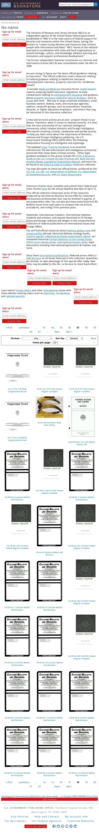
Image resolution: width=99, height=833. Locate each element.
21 (31, 786)
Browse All (11, 13)
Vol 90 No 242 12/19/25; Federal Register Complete (81, 602)
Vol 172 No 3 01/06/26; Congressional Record (17, 438)
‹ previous (23, 327)
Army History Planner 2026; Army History (49, 423)
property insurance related (49, 97)
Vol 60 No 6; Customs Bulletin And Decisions (17, 498)
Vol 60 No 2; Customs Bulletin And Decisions (17, 663)
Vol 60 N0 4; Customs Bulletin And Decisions (81, 719)
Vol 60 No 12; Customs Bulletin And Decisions (17, 774)
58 (86, 327)
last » (69, 331)
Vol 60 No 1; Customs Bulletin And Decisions (17, 608)
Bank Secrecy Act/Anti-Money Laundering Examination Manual (60, 160)
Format (15, 338)
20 (94, 782)
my (50, 17)
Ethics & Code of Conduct (58, 164)
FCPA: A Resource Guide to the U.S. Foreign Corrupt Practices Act (60, 157)
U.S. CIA (30, 171)
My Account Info (76, 816)
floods (29, 100)
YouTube (66, 826)
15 (52, 782)
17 (69, 782)
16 (61, 782)
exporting (48, 293)
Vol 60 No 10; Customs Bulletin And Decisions (49, 663)
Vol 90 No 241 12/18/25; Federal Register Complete (81, 546)
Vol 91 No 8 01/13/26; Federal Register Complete (81, 390)
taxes (44, 188)
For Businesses (15, 821)
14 (44, 782)
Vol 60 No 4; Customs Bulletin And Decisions (17, 719)
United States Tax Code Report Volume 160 (81, 443)
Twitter (58, 826)
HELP (63, 17)
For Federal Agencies (47, 821)
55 (61, 327)
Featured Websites (80, 821)
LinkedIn (75, 826)
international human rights (72, 242)
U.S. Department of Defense (61, 171)
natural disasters (77, 97)
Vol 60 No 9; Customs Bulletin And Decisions (49, 608)
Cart (72, 17)
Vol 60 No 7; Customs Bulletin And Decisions (81, 498)
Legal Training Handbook (55, 147)
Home (4, 22)
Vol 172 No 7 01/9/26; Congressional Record (17, 390)
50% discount (33, 258)
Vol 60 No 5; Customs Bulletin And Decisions (49, 774)
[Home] (22, 6)
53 (44, 327)
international (50, 290)
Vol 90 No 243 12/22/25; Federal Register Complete (81, 657)
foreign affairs (23, 290)
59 (94, 327)
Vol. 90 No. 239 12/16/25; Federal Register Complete (17, 546)
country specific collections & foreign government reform (58, 236)
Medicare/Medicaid (49, 89)
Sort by (60, 338)
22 (39, 786)
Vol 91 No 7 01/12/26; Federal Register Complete (49, 390)
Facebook (54, 826)
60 (31, 331)
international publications (54, 255)
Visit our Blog (35, 826)
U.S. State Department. (69, 174)
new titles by (19, 17)
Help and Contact (46, 816)
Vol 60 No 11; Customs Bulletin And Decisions (49, 719)
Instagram (62, 826)
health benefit (88, 89)
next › (57, 331)
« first (9, 327)
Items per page (42, 342)
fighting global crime (79, 230)
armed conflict (34, 233)
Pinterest (71, 826)
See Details (49, 799)
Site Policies (20, 816)
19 (86, 782)
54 (52, 327)
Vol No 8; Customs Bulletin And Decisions (49, 553)
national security (15, 296)
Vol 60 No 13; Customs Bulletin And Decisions (82, 774)
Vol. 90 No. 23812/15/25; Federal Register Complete (49, 491)
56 (69, 327)
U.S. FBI (40, 171)
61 (39, 331)
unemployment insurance (68, 94)
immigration (63, 293)
